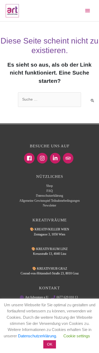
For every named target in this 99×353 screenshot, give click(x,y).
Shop (49, 186)
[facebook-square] (30, 158)
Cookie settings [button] (76, 336)
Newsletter (49, 205)
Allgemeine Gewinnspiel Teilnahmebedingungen (49, 201)
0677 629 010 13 (67, 297)
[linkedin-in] (56, 158)
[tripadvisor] (69, 158)
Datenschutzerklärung (49, 195)
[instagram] (43, 158)
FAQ (49, 191)
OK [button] (49, 344)
